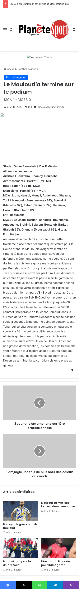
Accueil (11, 68)
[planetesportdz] (42, 29)
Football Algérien (28, 68)
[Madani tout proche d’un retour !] (20, 548)
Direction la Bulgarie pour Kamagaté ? (55, 563)
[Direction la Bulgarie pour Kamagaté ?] (58, 548)
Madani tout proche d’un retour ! (17, 563)
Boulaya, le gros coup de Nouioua (20, 526)
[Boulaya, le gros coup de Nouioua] (20, 511)
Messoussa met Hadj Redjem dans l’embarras (58, 504)
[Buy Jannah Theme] (40, 56)
